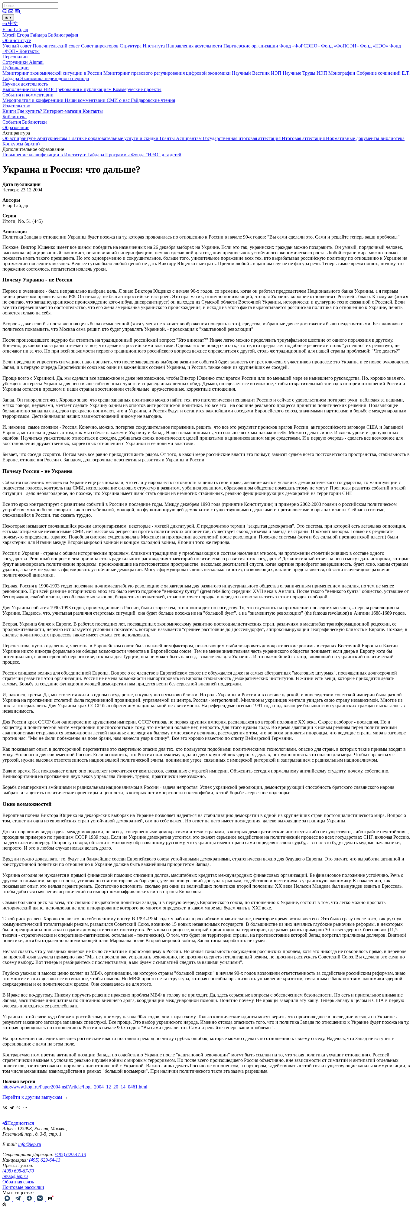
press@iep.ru (15, 1176)
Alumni (36, 62)
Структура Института (143, 45)
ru (8, 17)
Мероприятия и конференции (33, 100)
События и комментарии (28, 94)
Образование (15, 127)
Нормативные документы (353, 138)
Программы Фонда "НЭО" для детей (143, 154)
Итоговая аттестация (304, 138)
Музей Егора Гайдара (25, 34)
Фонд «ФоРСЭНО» (300, 45)
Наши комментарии (86, 100)
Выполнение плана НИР (28, 89)
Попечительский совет (57, 45)
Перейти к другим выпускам (32, 1097)
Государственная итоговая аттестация (242, 138)
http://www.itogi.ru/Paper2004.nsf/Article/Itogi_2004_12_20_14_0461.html (74, 1086)
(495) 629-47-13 (70, 1154)
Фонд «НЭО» (374, 45)
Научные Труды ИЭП (305, 73)
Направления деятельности (194, 45)
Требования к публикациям (84, 89)
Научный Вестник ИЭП (257, 73)
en (5, 23)
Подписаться (20, 1123)
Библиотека (14, 116)
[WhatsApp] (18, 1107)
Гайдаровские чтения (153, 100)
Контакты (29, 51)
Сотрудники (15, 62)
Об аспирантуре (19, 138)
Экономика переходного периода (54, 78)
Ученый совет (17, 45)
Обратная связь (18, 1181)
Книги (9, 111)
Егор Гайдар (15, 29)
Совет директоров (100, 45)
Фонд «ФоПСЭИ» (340, 45)
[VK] (40, 1199)
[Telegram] (12, 1107)
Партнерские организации (251, 45)
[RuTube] (51, 1199)
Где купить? (30, 111)
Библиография (63, 34)
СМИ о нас (119, 100)
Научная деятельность (25, 83)
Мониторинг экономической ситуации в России (52, 73)
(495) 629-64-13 (44, 1160)
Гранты (168, 138)
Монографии (342, 73)
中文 (13, 23)
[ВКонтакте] (5, 1107)
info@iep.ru (29, 1144)
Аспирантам (189, 138)
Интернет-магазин (63, 111)
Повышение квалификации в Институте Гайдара (53, 154)
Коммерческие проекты (137, 89)
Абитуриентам (52, 138)
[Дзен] (29, 1199)
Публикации (15, 67)
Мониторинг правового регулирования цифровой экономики (167, 73)
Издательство (16, 105)
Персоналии (15, 56)
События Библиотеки (24, 122)
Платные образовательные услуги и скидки (114, 138)
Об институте (16, 40)
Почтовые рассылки (23, 1187)
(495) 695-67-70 (18, 1170)
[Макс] (7, 1199)
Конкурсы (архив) (21, 143)
